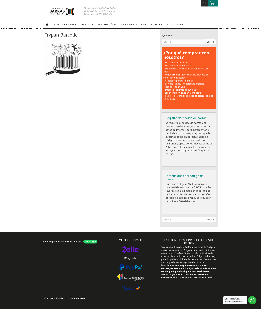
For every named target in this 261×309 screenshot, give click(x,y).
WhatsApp (90, 241)
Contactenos (175, 24)
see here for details (204, 277)
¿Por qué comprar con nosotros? (186, 55)
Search (210, 41)
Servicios (86, 24)
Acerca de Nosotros (132, 24)
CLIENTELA (157, 24)
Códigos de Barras (63, 24)
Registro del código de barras (186, 118)
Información (106, 24)
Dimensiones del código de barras (184, 177)
